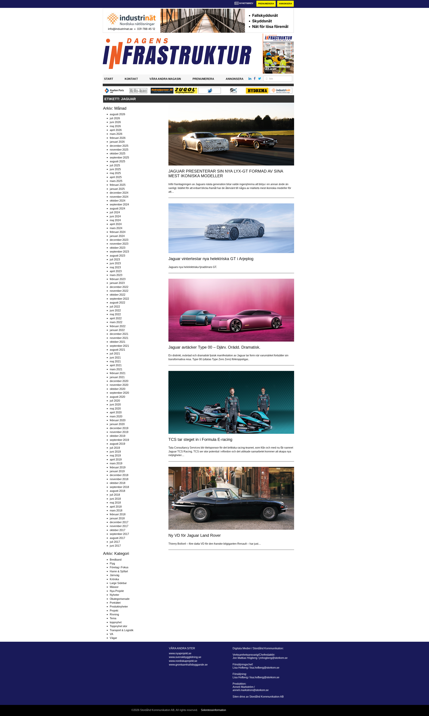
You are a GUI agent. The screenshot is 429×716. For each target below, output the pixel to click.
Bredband (115, 559)
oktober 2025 (117, 153)
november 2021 (119, 338)
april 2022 (116, 318)
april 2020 (116, 412)
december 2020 (119, 381)
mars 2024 (116, 228)
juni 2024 (115, 216)
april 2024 (116, 224)
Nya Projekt (117, 591)
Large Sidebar (118, 583)
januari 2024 (117, 236)
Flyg (112, 563)
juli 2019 (115, 447)
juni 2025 (115, 169)
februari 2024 (118, 232)
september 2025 (119, 157)
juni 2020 (115, 404)
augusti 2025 (117, 161)
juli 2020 (115, 400)
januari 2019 (117, 471)
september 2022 (119, 298)
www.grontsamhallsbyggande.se (188, 664)
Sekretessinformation (213, 710)
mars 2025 (116, 181)
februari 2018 (118, 514)
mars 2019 (116, 463)
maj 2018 (115, 502)
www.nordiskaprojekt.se (183, 660)
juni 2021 (115, 357)
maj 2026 (115, 126)
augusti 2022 (117, 302)
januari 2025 (117, 188)
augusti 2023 (117, 255)
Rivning (114, 614)
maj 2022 (115, 314)
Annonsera (285, 4)
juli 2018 (115, 494)
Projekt (114, 610)
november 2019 (119, 432)
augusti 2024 (117, 208)
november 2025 (119, 149)
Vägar (113, 638)
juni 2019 (115, 451)
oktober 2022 (117, 294)
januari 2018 (117, 518)
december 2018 (119, 475)
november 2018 (119, 479)
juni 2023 (115, 263)
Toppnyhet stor (118, 626)
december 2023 (119, 239)
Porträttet (115, 602)
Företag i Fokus (119, 567)
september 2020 (119, 392)
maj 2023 (115, 267)
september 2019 (119, 439)
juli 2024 (115, 212)
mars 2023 (116, 275)
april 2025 (116, 177)
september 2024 (119, 204)
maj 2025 (115, 173)
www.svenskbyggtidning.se (185, 657)
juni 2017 (115, 545)
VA (111, 634)
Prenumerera (266, 4)
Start (108, 78)
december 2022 (119, 287)
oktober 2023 (117, 247)
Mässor (114, 587)
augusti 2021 (117, 349)
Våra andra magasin (165, 78)
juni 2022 (115, 310)
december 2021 (119, 334)
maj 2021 (115, 361)
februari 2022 (118, 326)
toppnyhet (115, 622)
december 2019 (119, 428)
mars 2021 (116, 369)
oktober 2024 (117, 200)
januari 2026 (117, 141)
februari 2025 (118, 184)
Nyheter (114, 594)
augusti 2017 (117, 538)
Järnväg (114, 575)
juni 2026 (115, 122)
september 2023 (119, 251)
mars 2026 (116, 133)
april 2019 (116, 459)
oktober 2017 (117, 530)
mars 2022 (116, 322)
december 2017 (119, 522)
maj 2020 (115, 408)
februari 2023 (118, 279)
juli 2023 (115, 259)
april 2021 (116, 365)
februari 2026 (118, 137)
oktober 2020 (117, 389)
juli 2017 (115, 541)
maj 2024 (115, 220)
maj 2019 (115, 455)
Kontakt (131, 78)
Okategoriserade (120, 598)
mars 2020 (116, 416)
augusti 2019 (117, 443)
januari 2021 (117, 377)
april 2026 (116, 130)
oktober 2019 (117, 435)
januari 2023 (117, 283)
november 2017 (119, 526)
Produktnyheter (119, 606)
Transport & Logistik (121, 630)
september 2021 (119, 345)
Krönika (114, 579)
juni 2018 (115, 498)
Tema (113, 618)
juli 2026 (115, 118)
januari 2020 (117, 424)
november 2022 (119, 290)
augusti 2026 (117, 114)
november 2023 (119, 243)
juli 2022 (115, 306)
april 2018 (116, 506)
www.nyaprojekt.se (180, 653)
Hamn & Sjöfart (119, 571)
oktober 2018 (117, 483)
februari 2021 (118, 373)
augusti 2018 (117, 490)
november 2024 (119, 196)
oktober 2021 (117, 341)
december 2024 (119, 192)
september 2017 (119, 534)
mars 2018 (116, 510)
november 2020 (119, 384)
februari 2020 (118, 420)
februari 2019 (118, 467)
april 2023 (116, 271)
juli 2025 (115, 165)
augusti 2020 (117, 396)
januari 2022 (117, 330)
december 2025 (119, 145)
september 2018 (119, 487)
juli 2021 (115, 353)
